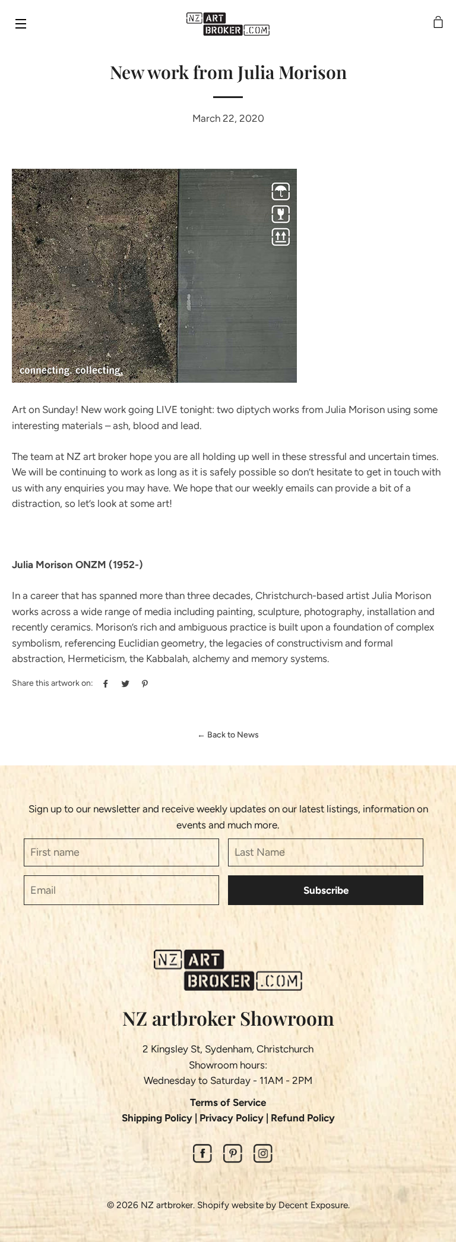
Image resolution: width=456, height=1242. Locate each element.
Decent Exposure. (314, 1205)
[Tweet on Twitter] (123, 682)
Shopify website (230, 1205)
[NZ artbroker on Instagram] (263, 1159)
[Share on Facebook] (104, 682)
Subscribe (326, 890)
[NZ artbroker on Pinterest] (232, 1159)
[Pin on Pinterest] (143, 682)
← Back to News (228, 735)
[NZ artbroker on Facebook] (202, 1159)
